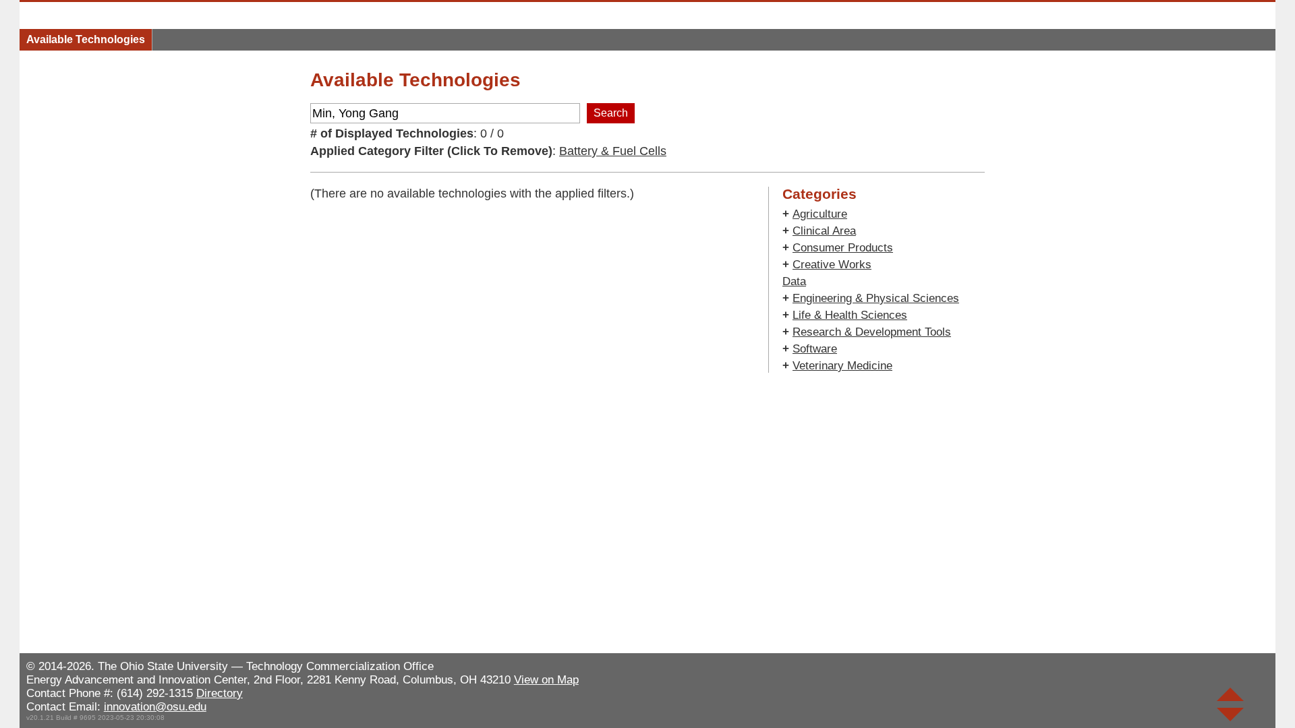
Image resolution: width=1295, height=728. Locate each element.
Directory (219, 693)
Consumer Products (843, 247)
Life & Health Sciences (850, 315)
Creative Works (832, 264)
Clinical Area (824, 230)
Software (815, 348)
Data (794, 281)
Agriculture (820, 214)
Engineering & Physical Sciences (876, 298)
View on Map (546, 679)
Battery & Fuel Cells (612, 151)
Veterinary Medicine (842, 365)
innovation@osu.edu (155, 706)
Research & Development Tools (872, 332)
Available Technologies (85, 39)
